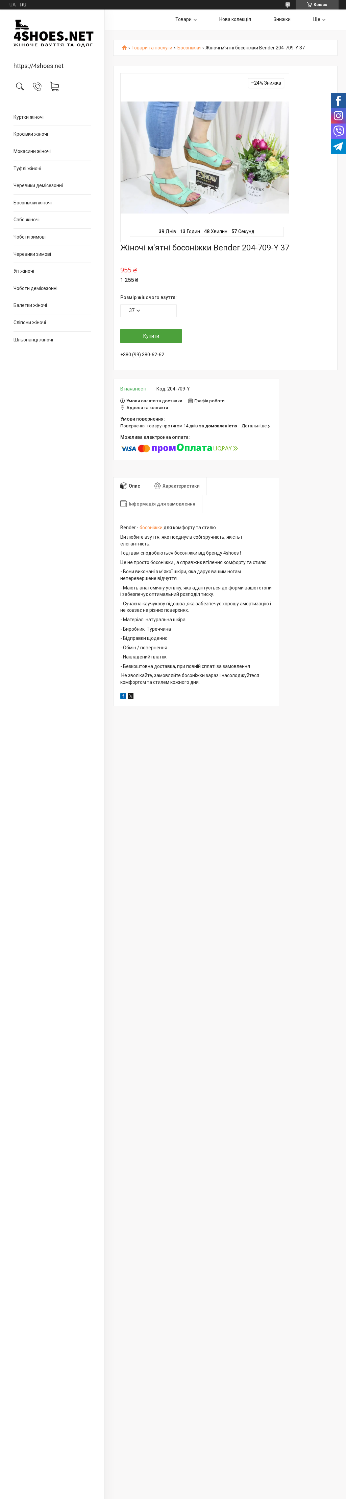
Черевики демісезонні (38, 185)
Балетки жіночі (30, 305)
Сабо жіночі (27, 219)
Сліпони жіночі (30, 322)
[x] (130, 697)
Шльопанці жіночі (33, 339)
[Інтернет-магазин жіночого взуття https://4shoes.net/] (52, 36)
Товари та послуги (151, 47)
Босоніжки (189, 47)
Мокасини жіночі (32, 151)
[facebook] (123, 697)
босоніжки (151, 527)
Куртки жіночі (29, 117)
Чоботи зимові (30, 237)
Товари (183, 19)
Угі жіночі (24, 271)
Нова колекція (235, 19)
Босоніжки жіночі (33, 202)
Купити (151, 336)
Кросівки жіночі (31, 134)
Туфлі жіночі (27, 168)
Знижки (282, 19)
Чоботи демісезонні (35, 288)
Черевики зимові (32, 254)
